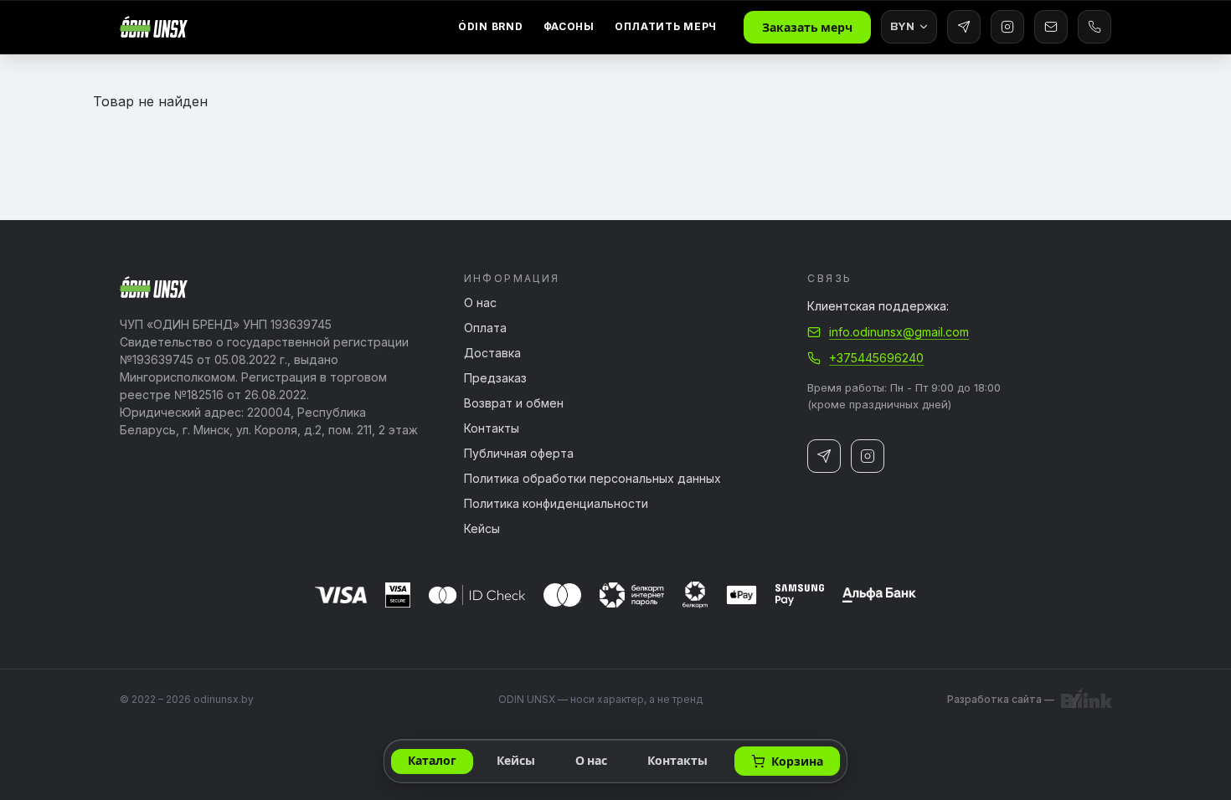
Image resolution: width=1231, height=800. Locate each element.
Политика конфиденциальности (556, 504)
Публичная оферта (519, 453)
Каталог (432, 761)
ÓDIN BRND (490, 27)
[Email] (1051, 27)
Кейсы (482, 529)
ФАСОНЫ (569, 27)
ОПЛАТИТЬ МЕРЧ (666, 27)
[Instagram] (1007, 27)
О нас (480, 303)
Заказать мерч (807, 28)
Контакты (491, 428)
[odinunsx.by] (154, 26)
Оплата (485, 328)
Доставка (492, 353)
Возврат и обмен (514, 403)
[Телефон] (1094, 27)
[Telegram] (964, 27)
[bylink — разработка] (1086, 700)
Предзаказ (495, 378)
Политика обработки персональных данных (592, 479)
